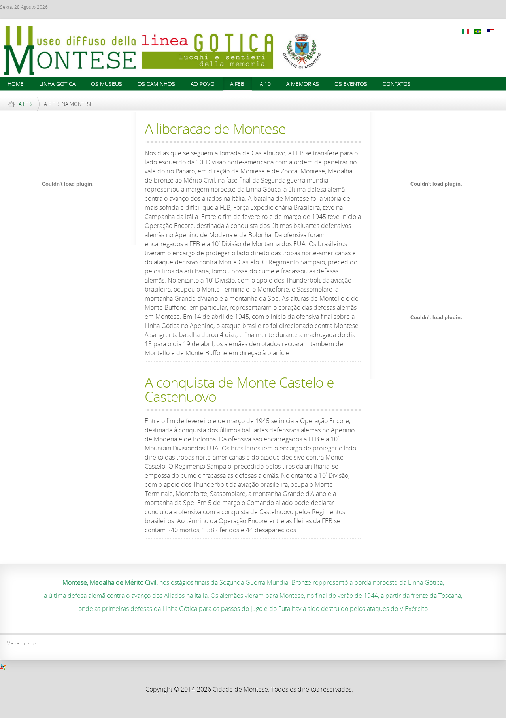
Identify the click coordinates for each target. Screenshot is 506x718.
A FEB (25, 103)
